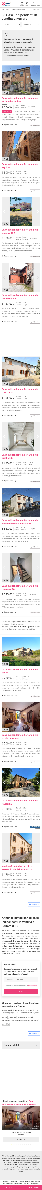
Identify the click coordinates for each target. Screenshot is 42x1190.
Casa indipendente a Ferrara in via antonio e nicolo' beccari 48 (20, 522)
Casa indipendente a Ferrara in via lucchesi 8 (20, 456)
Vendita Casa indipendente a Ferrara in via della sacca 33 (17, 868)
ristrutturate (12, 1017)
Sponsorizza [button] (8, 125)
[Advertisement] (21, 340)
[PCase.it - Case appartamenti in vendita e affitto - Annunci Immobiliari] (6, 3)
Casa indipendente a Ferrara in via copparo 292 (20, 231)
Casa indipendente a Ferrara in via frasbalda (20, 802)
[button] (22, 4)
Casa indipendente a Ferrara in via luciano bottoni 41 (20, 100)
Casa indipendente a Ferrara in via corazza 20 (20, 391)
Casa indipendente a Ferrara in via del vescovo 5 (20, 297)
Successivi (33, 904)
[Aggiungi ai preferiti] (16, 125)
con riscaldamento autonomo (21, 1020)
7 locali (30, 1017)
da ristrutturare (22, 1017)
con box (4, 1017)
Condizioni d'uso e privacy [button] (31, 1183)
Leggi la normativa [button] (32, 985)
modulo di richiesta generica (24, 627)
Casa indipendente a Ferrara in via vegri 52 (20, 166)
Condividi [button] (36, 10)
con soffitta (5, 1024)
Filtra (10, 1188)
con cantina (34, 1020)
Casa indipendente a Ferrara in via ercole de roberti (20, 736)
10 (30, 1144)
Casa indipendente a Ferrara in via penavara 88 (20, 587)
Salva (21, 992)
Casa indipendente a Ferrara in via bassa (20, 671)
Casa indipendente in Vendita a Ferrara (21, 1135)
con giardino (6, 1020)
